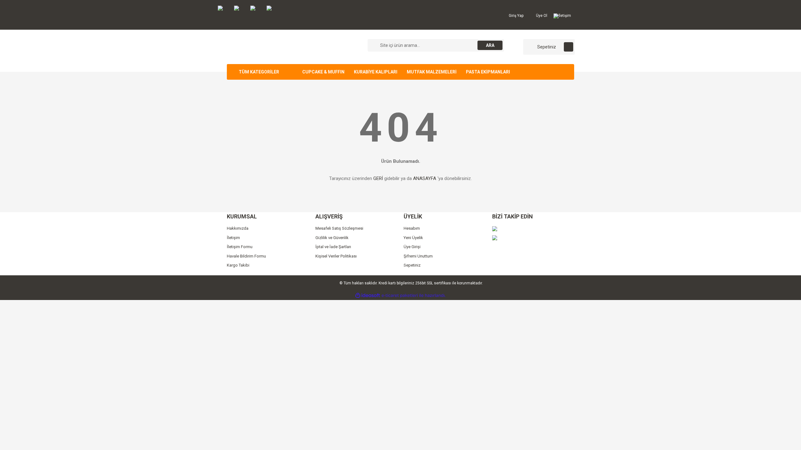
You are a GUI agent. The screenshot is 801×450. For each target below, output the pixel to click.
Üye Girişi (412, 246)
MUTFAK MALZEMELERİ (432, 71)
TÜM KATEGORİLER (259, 71)
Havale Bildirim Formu (246, 256)
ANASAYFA (424, 178)
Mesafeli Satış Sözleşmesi (339, 228)
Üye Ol (541, 15)
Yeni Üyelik (413, 237)
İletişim (565, 15)
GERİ (378, 178)
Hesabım (412, 228)
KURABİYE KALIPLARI (375, 71)
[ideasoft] (367, 295)
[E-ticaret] (399, 295)
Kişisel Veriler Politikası (336, 256)
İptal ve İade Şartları (333, 246)
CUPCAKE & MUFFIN (323, 71)
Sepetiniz (412, 265)
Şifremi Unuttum (418, 256)
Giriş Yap (515, 15)
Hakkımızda (237, 228)
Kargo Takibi (238, 265)
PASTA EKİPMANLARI (488, 71)
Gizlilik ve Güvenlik (332, 237)
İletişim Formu (240, 246)
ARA (490, 45)
